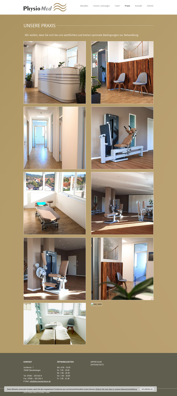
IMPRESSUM (96, 362)
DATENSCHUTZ (97, 365)
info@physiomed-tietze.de (40, 381)
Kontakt (138, 5)
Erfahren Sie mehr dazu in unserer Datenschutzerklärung (116, 389)
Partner (150, 5)
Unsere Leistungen (101, 5)
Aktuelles (84, 5)
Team (117, 5)
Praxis (127, 5)
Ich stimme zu (147, 389)
